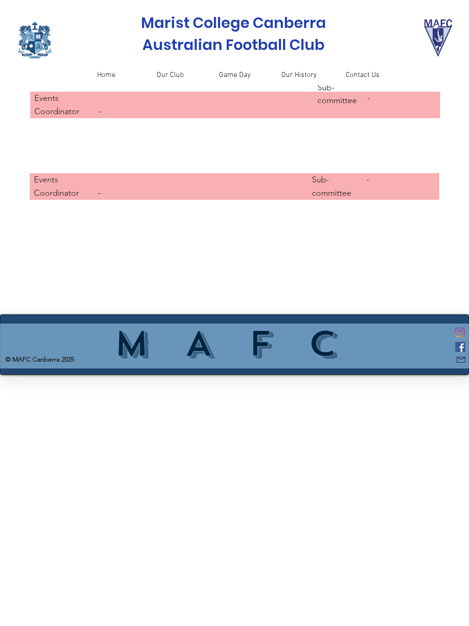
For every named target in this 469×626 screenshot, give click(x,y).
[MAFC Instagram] (460, 332)
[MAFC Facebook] (460, 347)
